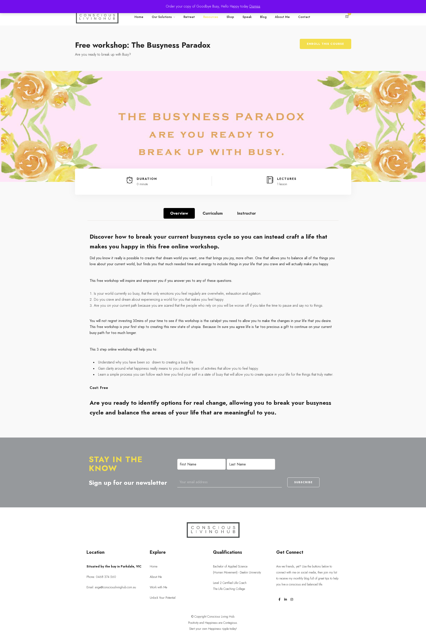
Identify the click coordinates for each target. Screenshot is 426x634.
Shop (230, 17)
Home (138, 17)
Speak (247, 17)
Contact (304, 17)
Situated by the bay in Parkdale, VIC (114, 566)
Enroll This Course (325, 44)
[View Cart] (347, 16)
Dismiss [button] (254, 6)
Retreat (189, 17)
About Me (282, 17)
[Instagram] (292, 599)
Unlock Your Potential (163, 598)
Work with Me (158, 587)
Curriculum (213, 213)
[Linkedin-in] (285, 599)
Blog (263, 17)
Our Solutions (162, 17)
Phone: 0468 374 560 (101, 577)
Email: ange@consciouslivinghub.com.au (111, 587)
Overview (179, 213)
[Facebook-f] (279, 599)
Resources (210, 17)
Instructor (246, 213)
